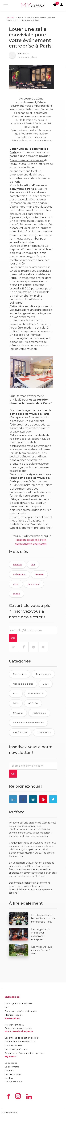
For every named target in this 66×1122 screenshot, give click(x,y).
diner (16, 584)
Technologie (39, 713)
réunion (32, 348)
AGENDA (33, 703)
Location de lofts (13, 1045)
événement (19, 574)
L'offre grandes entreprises (19, 1003)
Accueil (10, 17)
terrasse (21, 220)
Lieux (20, 17)
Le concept (11, 1063)
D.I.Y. (15, 703)
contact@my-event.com (30, 543)
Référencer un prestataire (18, 1028)
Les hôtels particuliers (16, 1049)
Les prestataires (13, 1074)
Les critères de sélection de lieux (22, 1037)
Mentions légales (13, 1015)
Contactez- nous (13, 1081)
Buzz (15, 693)
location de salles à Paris (31, 539)
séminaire (24, 485)
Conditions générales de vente (21, 1011)
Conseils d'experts (23, 684)
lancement (34, 584)
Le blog (9, 1078)
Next (49, 77)
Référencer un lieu (14, 1024)
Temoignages (43, 674)
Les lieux (9, 1070)
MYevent (18, 713)
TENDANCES (44, 732)
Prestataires (19, 674)
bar (37, 238)
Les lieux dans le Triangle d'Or (20, 1041)
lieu (33, 564)
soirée (16, 593)
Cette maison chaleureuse (27, 160)
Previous (14, 77)
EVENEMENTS (35, 693)
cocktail (17, 564)
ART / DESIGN (20, 732)
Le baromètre (12, 1066)
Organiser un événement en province (24, 1053)
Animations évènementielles (28, 722)
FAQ (7, 1007)
